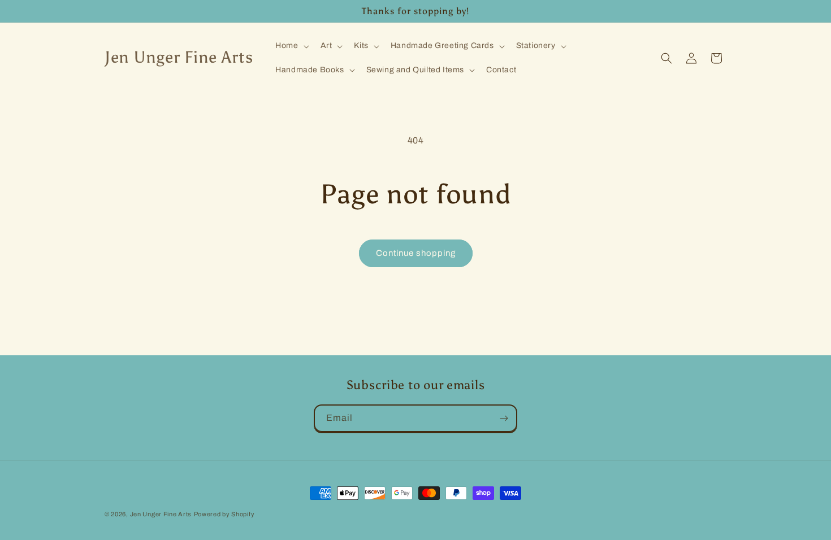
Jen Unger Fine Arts (161, 514)
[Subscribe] (503, 418)
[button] (291, 46)
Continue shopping (416, 253)
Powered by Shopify (224, 514)
